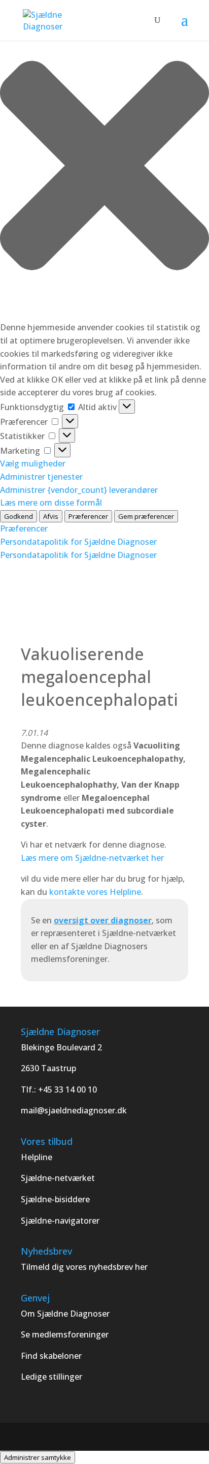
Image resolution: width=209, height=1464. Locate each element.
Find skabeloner (51, 1355)
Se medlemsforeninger (65, 1334)
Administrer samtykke (37, 1457)
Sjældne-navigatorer (60, 1220)
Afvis (50, 516)
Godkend (18, 516)
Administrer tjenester (41, 476)
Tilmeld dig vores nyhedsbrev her (84, 1266)
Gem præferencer (146, 516)
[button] (104, 167)
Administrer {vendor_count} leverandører (79, 489)
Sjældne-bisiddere (55, 1199)
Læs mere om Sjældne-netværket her (92, 857)
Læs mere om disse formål (51, 502)
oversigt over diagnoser (103, 920)
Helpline (36, 1157)
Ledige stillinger (51, 1376)
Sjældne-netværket (58, 1177)
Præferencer (88, 516)
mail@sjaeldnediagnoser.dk (74, 1110)
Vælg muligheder (32, 463)
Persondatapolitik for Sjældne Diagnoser (78, 541)
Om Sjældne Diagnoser (66, 1313)
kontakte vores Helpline (95, 891)
